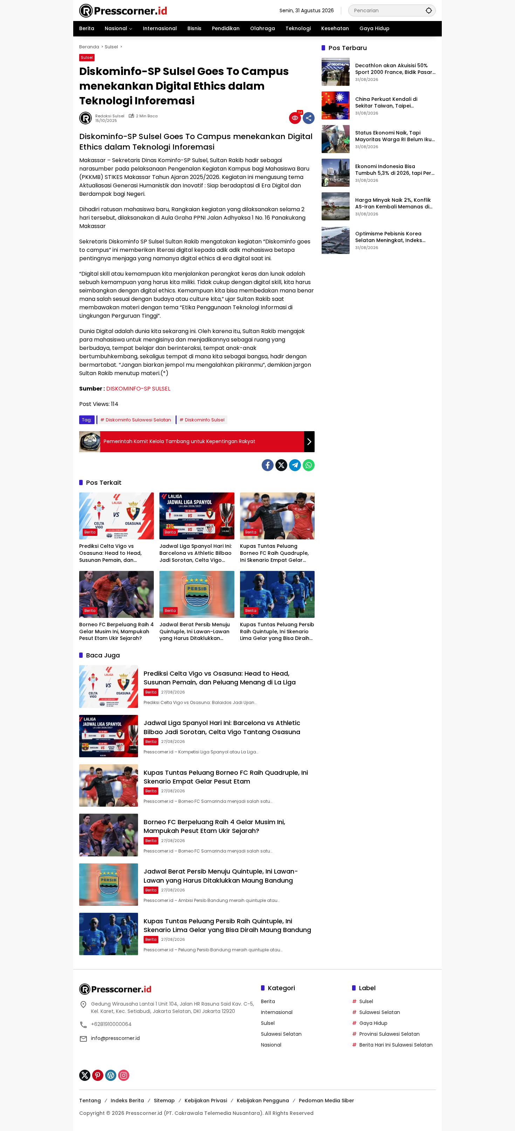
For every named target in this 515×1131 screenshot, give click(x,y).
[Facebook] (268, 465)
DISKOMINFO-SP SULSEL (138, 389)
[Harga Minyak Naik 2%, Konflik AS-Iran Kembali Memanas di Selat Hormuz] (336, 206)
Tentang (90, 1100)
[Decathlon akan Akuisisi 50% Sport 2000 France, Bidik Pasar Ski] (336, 72)
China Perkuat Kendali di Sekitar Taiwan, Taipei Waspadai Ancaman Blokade (392, 103)
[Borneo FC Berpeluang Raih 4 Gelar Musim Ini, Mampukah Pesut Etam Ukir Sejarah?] (116, 594)
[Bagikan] (309, 118)
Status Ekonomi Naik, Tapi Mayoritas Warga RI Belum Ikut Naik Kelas (394, 136)
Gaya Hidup (373, 1023)
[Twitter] (281, 465)
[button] (429, 10)
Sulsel (87, 57)
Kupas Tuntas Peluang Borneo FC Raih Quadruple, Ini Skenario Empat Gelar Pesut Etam (274, 553)
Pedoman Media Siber (326, 1100)
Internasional (277, 1012)
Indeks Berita (127, 1100)
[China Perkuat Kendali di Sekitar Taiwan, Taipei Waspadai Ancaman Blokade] (336, 105)
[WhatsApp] (309, 465)
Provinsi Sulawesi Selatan (389, 1033)
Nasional (271, 1044)
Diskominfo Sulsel (205, 419)
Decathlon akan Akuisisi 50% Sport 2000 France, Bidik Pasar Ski (393, 69)
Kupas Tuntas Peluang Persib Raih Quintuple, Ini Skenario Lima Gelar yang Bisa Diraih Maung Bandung (277, 631)
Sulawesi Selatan (281, 1033)
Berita (90, 532)
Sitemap (164, 1100)
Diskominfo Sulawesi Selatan (138, 419)
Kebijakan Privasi (206, 1100)
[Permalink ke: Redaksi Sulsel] (87, 118)
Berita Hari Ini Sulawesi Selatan (396, 1044)
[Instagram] (123, 1075)
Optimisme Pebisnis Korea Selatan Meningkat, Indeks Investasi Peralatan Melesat (390, 237)
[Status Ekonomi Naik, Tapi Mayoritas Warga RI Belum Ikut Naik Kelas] (336, 139)
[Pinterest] (97, 1075)
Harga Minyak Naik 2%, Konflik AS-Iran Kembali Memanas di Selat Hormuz (393, 204)
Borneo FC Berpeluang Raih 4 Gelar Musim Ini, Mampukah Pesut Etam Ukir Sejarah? (116, 631)
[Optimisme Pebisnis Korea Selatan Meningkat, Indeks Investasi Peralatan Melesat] (336, 240)
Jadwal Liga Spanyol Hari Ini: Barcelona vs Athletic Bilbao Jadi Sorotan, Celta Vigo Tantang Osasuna (195, 553)
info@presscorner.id (115, 1038)
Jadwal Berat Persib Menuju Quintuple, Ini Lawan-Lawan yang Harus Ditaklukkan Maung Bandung (194, 631)
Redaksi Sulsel (109, 116)
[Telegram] (295, 465)
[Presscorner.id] (123, 10)
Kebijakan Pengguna (263, 1100)
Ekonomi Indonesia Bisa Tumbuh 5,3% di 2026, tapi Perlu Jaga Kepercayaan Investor (395, 170)
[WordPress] (110, 1075)
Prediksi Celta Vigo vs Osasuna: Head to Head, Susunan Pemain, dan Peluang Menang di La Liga (112, 553)
